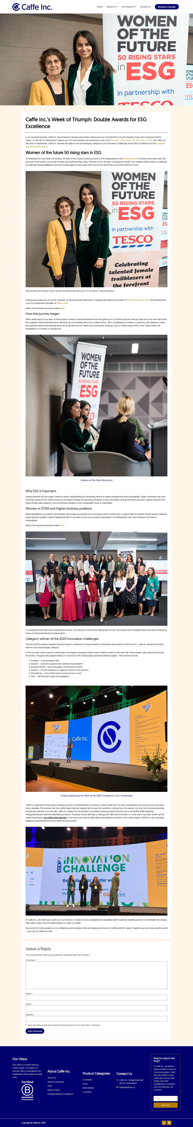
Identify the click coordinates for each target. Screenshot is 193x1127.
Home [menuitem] (100, 6)
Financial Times (130, 158)
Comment (31, 960)
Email (29, 1004)
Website (29, 1015)
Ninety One (62, 303)
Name (29, 993)
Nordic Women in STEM (138, 300)
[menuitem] (112, 7)
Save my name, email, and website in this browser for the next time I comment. (64, 1025)
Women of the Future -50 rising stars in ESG (131, 140)
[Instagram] (164, 1123)
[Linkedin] (169, 1123)
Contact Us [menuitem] (145, 6)
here (62, 308)
